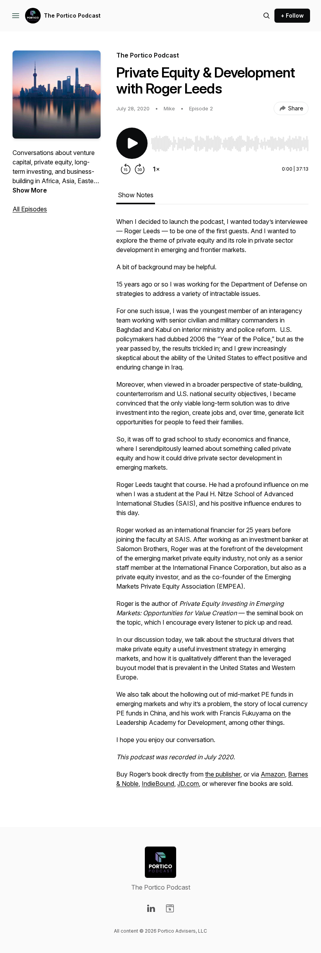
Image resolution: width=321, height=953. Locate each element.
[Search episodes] (266, 15)
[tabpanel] (212, 506)
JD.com (188, 783)
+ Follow (292, 15)
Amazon (273, 774)
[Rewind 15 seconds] (125, 169)
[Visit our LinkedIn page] (151, 908)
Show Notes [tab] (135, 195)
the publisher (222, 774)
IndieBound (158, 783)
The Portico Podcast (72, 15)
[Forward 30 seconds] (139, 169)
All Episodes (30, 209)
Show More (30, 190)
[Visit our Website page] (170, 908)
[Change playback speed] (156, 169)
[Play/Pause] (132, 143)
